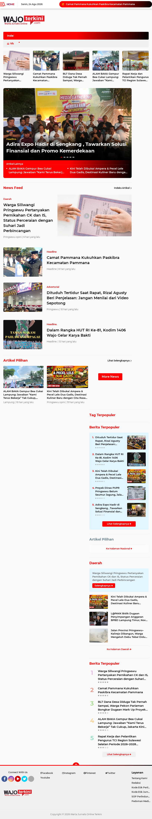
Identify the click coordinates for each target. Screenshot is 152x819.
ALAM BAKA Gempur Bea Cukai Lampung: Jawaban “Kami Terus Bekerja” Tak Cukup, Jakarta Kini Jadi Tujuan (105, 77)
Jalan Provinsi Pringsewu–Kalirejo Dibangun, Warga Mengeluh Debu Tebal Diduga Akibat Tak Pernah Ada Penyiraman (129, 634)
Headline (11, 139)
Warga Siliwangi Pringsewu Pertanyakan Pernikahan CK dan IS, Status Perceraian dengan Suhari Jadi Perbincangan (123, 675)
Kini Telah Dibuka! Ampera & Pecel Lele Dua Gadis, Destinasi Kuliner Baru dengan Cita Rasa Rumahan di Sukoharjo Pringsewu (98, 170)
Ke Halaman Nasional (118, 548)
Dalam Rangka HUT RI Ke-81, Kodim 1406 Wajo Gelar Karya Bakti (86, 333)
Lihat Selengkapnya (119, 360)
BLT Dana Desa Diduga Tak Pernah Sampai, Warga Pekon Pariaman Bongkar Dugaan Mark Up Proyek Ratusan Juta (75, 77)
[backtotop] (76, 765)
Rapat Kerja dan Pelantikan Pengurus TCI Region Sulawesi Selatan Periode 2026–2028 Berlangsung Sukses (119, 740)
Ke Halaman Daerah (118, 649)
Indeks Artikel (122, 188)
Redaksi (136, 782)
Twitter (26, 783)
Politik (19, 784)
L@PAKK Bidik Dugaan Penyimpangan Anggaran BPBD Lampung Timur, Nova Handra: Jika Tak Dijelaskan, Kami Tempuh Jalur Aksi (129, 617)
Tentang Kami (139, 778)
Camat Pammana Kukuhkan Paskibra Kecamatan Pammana (45, 77)
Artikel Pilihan (101, 539)
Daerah (95, 563)
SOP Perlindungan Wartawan (142, 796)
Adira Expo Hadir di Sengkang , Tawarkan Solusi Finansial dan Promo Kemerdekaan (108, 508)
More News (110, 376)
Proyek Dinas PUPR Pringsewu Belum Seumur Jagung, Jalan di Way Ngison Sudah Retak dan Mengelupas (109, 491)
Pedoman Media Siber (142, 801)
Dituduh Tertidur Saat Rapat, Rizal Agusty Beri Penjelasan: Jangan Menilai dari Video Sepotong (107, 4)
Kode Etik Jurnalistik (142, 792)
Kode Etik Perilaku (142, 787)
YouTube (20, 783)
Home (10, 4)
